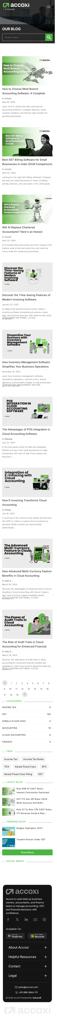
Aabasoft (36, 998)
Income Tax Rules (33, 759)
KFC (44, 766)
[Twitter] (17, 919)
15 (41, 689)
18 (11, 695)
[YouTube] (35, 919)
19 (17, 695)
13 (29, 689)
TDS (6, 766)
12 (22, 689)
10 (10, 689)
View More (27, 852)
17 (5, 695)
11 (16, 689)
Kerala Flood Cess (25, 766)
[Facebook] (8, 919)
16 (47, 689)
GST (40, 774)
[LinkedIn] (26, 919)
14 (35, 689)
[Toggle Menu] (49, 7)
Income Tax (11, 759)
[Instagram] (44, 919)
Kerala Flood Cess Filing (18, 774)
